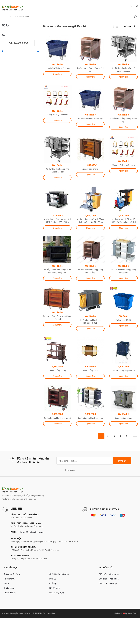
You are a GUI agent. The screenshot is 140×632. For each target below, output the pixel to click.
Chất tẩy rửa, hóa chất (59, 574)
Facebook (71, 470)
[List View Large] (117, 26)
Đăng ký (122, 460)
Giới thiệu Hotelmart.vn (109, 574)
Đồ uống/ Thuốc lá (12, 574)
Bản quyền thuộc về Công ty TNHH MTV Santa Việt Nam (32, 613)
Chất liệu (53, 583)
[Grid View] (112, 26)
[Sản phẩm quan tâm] (136, 16)
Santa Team (132, 613)
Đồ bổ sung (9, 587)
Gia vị (6, 583)
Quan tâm (57, 74)
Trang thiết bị (9, 592)
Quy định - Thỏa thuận (109, 578)
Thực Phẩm (9, 578)
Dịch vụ (52, 578)
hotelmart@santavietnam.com (31, 532)
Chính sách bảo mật (108, 583)
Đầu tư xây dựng (56, 592)
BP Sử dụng (54, 587)
